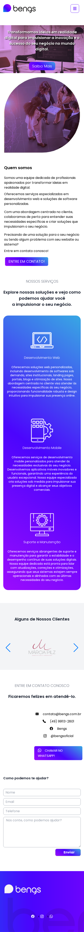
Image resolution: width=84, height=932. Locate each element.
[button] (76, 647)
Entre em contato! (26, 261)
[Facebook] (32, 916)
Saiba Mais (42, 66)
